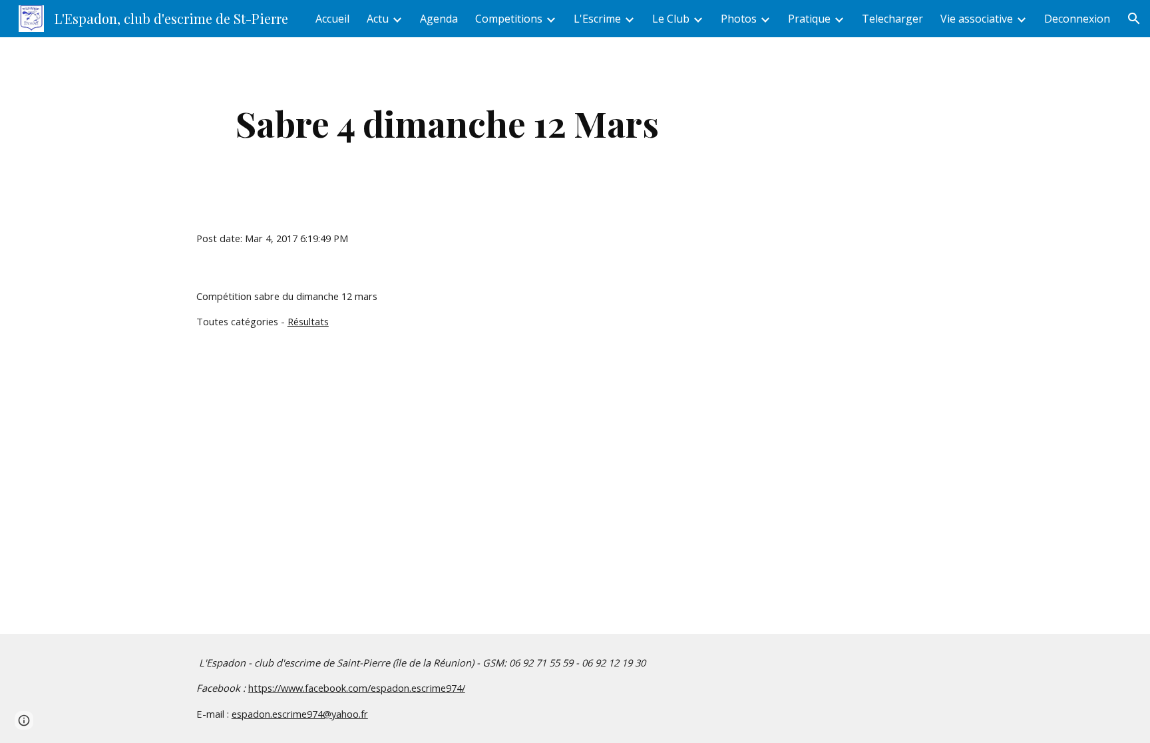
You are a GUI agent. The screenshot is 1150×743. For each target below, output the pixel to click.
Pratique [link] (809, 18)
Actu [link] (378, 18)
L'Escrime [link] (597, 18)
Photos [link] (739, 18)
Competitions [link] (508, 18)
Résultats (308, 321)
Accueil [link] (332, 18)
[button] (1134, 19)
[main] (447, 123)
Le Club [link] (670, 18)
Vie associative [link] (976, 18)
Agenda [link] (439, 18)
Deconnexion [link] (1077, 18)
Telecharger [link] (892, 18)
